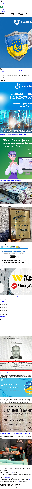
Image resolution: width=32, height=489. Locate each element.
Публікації (2, 334)
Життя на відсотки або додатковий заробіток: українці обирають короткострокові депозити (13, 134)
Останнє (3, 301)
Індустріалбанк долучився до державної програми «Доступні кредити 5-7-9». (11, 265)
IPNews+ (13, 472)
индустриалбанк (5, 78)
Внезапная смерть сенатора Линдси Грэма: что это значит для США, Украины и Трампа (14, 70)
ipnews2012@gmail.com (8, 477)
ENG (1, 0)
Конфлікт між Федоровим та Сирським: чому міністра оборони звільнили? (10, 302)
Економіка (3, 71)
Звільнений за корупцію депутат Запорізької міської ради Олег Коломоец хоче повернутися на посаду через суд (15, 466)
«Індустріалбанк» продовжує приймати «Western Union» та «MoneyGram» (10, 296)
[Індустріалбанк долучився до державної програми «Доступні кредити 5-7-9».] (14, 264)
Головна (3, 9)
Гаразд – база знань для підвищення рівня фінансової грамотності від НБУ (10, 180)
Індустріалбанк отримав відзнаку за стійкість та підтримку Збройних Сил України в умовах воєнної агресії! (15, 433)
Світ (2, 10)
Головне (3, 3)
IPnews (1, 474)
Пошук (1, 1)
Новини (3, 2)
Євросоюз (3, 11)
